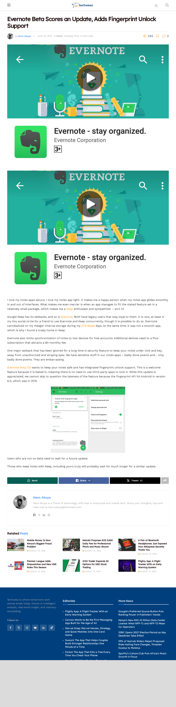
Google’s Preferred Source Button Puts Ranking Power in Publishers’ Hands (141, 613)
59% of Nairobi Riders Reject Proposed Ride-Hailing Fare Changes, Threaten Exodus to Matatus (141, 644)
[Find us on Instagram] (27, 628)
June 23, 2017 (44, 36)
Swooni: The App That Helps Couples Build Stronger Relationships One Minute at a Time (86, 643)
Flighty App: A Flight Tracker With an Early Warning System (150, 564)
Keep (69, 309)
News (59, 36)
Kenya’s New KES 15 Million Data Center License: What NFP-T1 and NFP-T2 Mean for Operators (141, 623)
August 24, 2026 (37, 551)
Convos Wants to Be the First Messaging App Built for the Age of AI (88, 621)
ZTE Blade (88, 325)
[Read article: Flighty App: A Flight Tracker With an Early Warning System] (127, 566)
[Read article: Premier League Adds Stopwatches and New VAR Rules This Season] (15, 566)
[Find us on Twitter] (18, 628)
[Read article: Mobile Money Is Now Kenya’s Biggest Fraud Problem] (15, 545)
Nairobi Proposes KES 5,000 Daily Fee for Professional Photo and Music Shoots (97, 543)
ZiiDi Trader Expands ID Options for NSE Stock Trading (95, 564)
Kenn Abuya (24, 36)
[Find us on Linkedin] (43, 628)
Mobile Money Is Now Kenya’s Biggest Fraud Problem (39, 543)
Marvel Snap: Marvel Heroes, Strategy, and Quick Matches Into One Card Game (88, 632)
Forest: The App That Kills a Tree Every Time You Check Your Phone (87, 653)
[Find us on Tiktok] (51, 628)
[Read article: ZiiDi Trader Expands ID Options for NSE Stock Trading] (71, 566)
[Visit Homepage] (82, 5)
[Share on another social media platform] (165, 480)
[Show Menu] (8, 5)
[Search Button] (167, 5)
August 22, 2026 (37, 571)
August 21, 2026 (92, 571)
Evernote (67, 316)
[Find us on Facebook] (10, 628)
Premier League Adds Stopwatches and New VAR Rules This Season (41, 564)
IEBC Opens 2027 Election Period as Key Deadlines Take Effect (142, 634)
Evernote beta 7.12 (19, 367)
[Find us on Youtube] (35, 628)
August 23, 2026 (148, 554)
